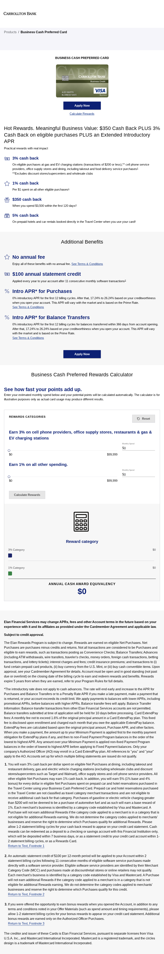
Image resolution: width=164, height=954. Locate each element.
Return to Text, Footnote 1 (26, 846)
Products (10, 32)
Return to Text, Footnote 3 (26, 923)
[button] (82, 114)
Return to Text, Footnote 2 (26, 894)
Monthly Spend (128, 444)
